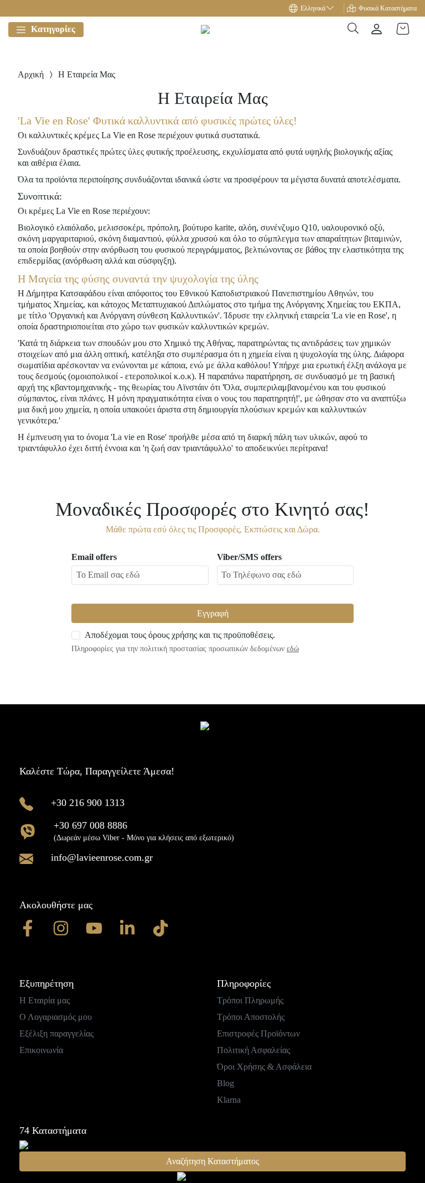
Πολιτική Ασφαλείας (253, 1050)
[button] (316, 8)
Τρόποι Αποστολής (250, 1017)
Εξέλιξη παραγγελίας (56, 1033)
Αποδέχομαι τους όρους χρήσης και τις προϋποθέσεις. (180, 635)
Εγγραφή (213, 613)
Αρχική (31, 74)
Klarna (229, 1100)
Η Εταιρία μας (44, 1000)
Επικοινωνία (41, 1050)
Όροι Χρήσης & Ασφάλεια (264, 1066)
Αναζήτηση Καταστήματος (212, 1161)
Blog (225, 1083)
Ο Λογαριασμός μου (55, 1017)
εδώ (293, 649)
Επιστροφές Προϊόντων (258, 1033)
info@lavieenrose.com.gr (102, 857)
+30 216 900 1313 (88, 802)
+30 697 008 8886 (90, 825)
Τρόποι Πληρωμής (250, 1000)
